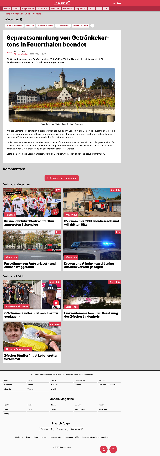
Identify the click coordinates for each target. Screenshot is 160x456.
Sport (53, 380)
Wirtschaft (8, 385)
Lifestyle (7, 389)
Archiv (54, 389)
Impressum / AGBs (71, 437)
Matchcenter (80, 380)
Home (7, 14)
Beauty (6, 414)
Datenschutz (55, 437)
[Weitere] (92, 26)
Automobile (80, 409)
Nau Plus (54, 385)
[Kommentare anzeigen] (113, 449)
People (101, 380)
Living (29, 405)
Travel (53, 409)
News (6, 380)
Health (6, 405)
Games (78, 385)
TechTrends (103, 409)
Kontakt (44, 437)
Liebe (53, 405)
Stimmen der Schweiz (107, 385)
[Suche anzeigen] (114, 2)
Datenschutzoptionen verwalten (95, 437)
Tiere (29, 409)
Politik (30, 380)
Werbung (19, 437)
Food (6, 409)
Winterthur (18, 14)
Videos (30, 385)
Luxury (78, 405)
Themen (30, 389)
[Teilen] (104, 449)
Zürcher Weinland (33, 14)
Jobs (36, 437)
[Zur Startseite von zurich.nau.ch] (62, 2)
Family (101, 405)
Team (28, 437)
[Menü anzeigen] (119, 3)
